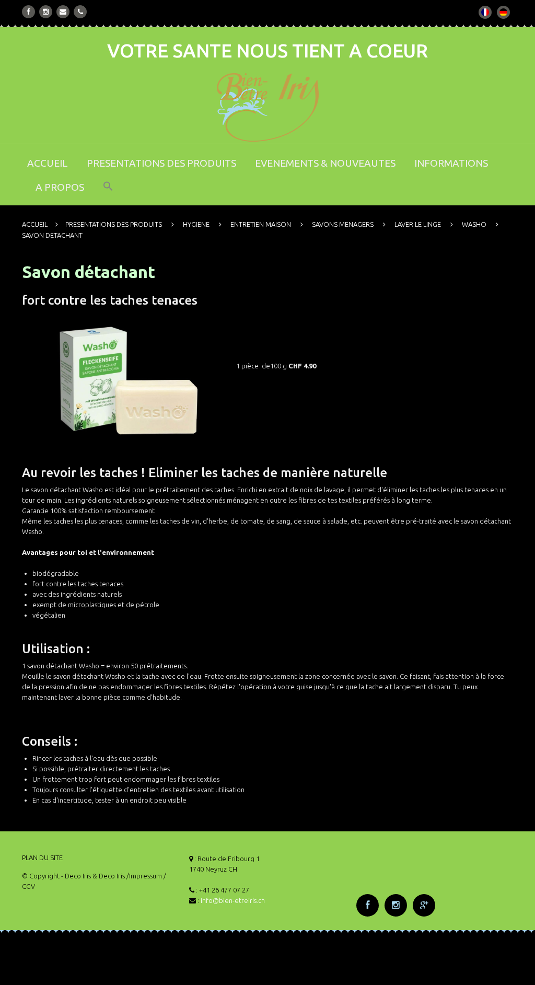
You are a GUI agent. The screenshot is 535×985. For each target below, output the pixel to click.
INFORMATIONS (451, 163)
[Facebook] (28, 11)
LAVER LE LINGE (417, 224)
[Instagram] (46, 11)
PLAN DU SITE (42, 857)
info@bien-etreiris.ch (233, 900)
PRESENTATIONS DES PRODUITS (161, 163)
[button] (108, 193)
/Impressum (144, 875)
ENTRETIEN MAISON (260, 224)
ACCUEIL (47, 163)
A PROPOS (60, 187)
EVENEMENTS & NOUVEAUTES (325, 163)
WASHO (474, 224)
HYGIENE (196, 224)
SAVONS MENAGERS (343, 224)
